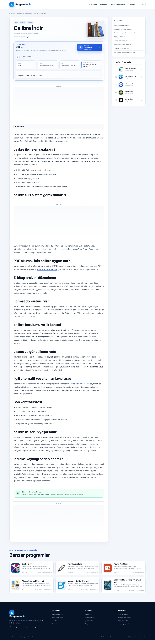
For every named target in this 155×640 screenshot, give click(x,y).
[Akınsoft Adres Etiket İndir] (15, 585)
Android (40, 572)
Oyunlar (132, 4)
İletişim (87, 624)
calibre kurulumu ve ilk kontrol (123, 44)
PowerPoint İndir (121, 564)
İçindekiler (20, 126)
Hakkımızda (88, 614)
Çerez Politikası (89, 621)
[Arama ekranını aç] (143, 4)
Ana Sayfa (93, 4)
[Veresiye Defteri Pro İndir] (61, 585)
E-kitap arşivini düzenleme (121, 37)
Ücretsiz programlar (124, 624)
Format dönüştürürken (120, 41)
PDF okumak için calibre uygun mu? (124, 33)
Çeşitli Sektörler (38, 589)
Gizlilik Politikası (90, 617)
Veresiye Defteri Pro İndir (79, 581)
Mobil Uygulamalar (118, 4)
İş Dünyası (28, 13)
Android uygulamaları (124, 617)
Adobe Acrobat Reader (47, 269)
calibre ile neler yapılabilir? (122, 25)
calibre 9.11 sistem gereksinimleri (123, 29)
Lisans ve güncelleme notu (121, 48)
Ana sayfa (12, 13)
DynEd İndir (27, 564)
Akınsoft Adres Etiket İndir (33, 581)
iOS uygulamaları (123, 621)
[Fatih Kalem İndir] (61, 568)
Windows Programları (58, 614)
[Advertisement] (58, 103)
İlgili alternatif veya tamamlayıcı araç (124, 52)
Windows (104, 4)
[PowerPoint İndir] (107, 568)
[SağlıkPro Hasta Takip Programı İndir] (107, 585)
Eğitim (35, 13)
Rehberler (55, 624)
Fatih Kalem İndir (75, 564)
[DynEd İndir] (15, 568)
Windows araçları (123, 614)
